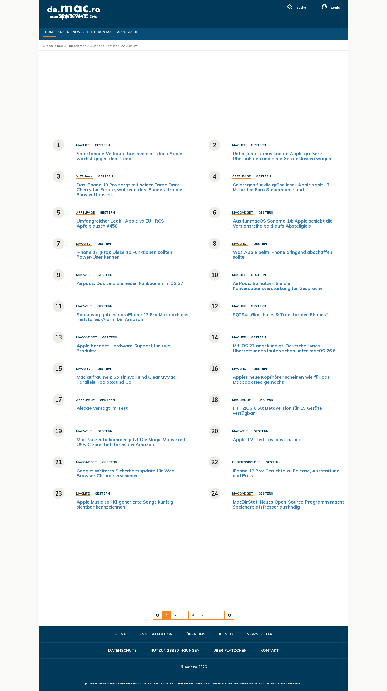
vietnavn (84, 176)
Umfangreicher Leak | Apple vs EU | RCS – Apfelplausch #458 (122, 223)
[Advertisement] (193, 91)
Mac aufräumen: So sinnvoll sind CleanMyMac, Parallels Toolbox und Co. (127, 379)
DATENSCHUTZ (122, 650)
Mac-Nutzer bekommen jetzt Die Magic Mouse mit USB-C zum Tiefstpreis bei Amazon (131, 442)
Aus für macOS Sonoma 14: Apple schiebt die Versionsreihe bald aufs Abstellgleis (283, 223)
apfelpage (241, 176)
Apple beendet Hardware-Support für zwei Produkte (124, 348)
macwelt (84, 243)
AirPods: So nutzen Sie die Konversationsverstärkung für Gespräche (278, 285)
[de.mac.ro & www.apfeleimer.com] (59, 19)
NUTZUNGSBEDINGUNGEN (175, 650)
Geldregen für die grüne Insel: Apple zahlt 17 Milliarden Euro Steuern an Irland (281, 187)
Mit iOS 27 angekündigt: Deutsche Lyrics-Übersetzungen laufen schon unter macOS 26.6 (284, 348)
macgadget (242, 212)
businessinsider (246, 462)
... (219, 615)
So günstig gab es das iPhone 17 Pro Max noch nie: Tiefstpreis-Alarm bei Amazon (132, 317)
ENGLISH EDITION (156, 634)
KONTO (64, 32)
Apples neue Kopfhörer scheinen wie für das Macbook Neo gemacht (281, 379)
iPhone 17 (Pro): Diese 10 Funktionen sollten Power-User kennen (124, 254)
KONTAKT (106, 32)
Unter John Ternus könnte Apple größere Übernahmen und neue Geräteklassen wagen (282, 156)
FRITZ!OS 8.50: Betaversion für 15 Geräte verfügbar (277, 410)
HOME (49, 32)
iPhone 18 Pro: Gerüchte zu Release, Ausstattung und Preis (286, 473)
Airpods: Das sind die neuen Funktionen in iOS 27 (130, 283)
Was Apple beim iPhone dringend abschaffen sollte (282, 254)
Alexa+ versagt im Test (102, 408)
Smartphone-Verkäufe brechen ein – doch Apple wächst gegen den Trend (129, 156)
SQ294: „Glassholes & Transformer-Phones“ (280, 314)
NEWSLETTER (84, 32)
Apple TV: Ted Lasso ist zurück (267, 439)
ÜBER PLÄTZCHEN (230, 650)
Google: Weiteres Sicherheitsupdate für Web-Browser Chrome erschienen (126, 473)
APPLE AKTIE (127, 32)
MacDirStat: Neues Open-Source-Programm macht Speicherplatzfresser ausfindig (288, 504)
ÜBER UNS (195, 634)
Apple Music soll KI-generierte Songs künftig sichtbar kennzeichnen (125, 504)
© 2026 (194, 666)
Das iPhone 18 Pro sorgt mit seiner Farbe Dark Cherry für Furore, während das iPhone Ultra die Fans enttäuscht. (129, 189)
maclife (83, 145)
